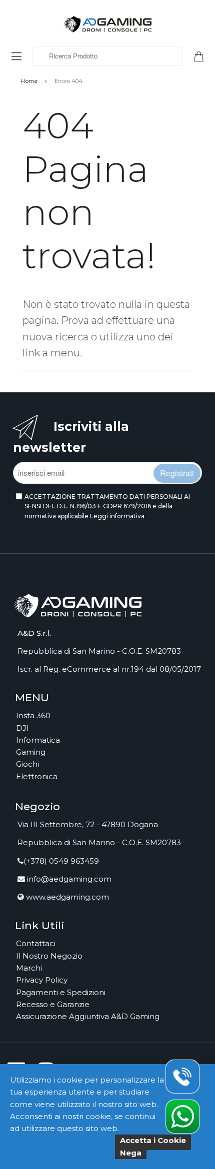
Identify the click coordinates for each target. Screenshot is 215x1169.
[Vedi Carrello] (202, 55)
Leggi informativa (117, 516)
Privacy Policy (42, 980)
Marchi (29, 968)
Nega (131, 1153)
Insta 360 (33, 715)
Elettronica (37, 776)
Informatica (38, 740)
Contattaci (36, 943)
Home (29, 80)
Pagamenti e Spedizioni (61, 992)
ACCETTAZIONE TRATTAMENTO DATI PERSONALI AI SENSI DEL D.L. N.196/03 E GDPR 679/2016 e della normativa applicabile (107, 506)
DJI (22, 728)
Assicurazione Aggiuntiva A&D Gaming (88, 1016)
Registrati (177, 473)
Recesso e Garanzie (53, 1004)
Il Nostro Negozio (49, 956)
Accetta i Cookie (153, 1140)
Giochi (27, 764)
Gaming (31, 752)
